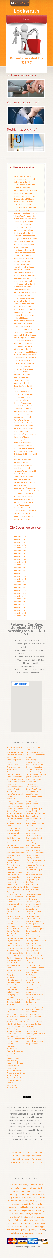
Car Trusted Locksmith (34, 769)
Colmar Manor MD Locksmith (25, 357)
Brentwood (22, 1184)
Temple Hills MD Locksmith (24, 304)
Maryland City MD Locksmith (24, 275)
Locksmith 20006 (20, 550)
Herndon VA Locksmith (22, 442)
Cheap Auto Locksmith (34, 828)
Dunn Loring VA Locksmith (23, 516)
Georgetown (33, 1223)
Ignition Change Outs (14, 943)
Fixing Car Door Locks (15, 919)
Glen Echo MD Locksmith (23, 343)
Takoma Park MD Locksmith (24, 216)
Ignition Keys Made (32, 811)
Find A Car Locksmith (14, 946)
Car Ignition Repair (32, 880)
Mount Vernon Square (16, 1230)
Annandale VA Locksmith (23, 493)
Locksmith (26, 11)
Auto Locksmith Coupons (35, 985)
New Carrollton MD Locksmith (25, 355)
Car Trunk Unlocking (14, 958)
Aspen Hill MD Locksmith (23, 193)
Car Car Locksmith (13, 911)
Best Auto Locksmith (14, 982)
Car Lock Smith (12, 764)
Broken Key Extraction (34, 767)
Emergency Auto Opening (16, 948)
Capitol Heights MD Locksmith (25, 207)
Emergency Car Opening (34, 838)
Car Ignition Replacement (16, 853)
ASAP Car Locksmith (14, 799)
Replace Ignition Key (14, 747)
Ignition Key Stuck (32, 801)
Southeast (32, 1184)
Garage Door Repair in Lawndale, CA (26, 1162)
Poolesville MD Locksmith (23, 340)
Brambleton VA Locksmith (23, 394)
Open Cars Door (32, 816)
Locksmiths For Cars (33, 948)
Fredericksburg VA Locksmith (25, 488)
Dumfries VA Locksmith (22, 457)
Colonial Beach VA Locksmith (25, 510)
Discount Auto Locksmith (16, 887)
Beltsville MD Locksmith (23, 255)
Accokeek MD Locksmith (23, 176)
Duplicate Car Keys (32, 831)
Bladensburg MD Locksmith (24, 221)
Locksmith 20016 (20, 590)
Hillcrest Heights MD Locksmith (25, 199)
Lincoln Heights (34, 1210)
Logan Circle (25, 1204)
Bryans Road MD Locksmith (24, 267)
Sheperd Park (23, 1194)
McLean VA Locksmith (22, 431)
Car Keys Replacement (34, 877)
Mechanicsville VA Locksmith (25, 482)
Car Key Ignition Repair (34, 809)
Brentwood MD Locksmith (23, 332)
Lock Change (30, 872)
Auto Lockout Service (14, 894)
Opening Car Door (32, 857)
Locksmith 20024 (20, 610)
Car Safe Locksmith (33, 862)
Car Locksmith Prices (14, 757)
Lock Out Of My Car (33, 902)
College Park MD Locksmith (24, 363)
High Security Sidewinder (16, 1024)
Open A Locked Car (33, 965)
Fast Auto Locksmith (14, 806)
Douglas (32, 1201)
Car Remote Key (31, 1039)
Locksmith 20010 (20, 604)
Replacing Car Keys (33, 926)
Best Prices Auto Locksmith (35, 995)
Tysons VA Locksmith (22, 513)
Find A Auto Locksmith (15, 794)
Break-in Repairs (13, 880)
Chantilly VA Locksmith (22, 403)
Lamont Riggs (38, 1226)
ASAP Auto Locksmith (33, 1017)
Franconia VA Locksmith (23, 496)
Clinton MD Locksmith (22, 289)
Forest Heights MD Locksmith (25, 292)
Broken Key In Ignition (34, 953)
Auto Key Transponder (15, 1051)
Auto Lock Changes (33, 850)
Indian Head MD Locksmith (24, 321)
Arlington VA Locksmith (22, 397)
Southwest (32, 1188)
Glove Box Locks (13, 936)
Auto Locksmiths (32, 973)
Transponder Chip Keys (15, 904)
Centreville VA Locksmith (23, 445)
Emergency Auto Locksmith (35, 1034)
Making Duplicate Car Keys (35, 818)
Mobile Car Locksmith (15, 865)
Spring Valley (19, 1217)
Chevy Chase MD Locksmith (24, 185)
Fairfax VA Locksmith (21, 383)
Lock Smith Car (12, 1019)
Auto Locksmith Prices (34, 796)
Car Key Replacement (33, 946)
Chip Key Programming (34, 1007)
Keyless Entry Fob (13, 941)
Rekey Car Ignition (32, 887)
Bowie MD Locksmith (21, 210)
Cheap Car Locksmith (15, 779)
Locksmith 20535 (20, 582)
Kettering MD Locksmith (23, 346)
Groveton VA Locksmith (23, 408)
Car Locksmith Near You (34, 752)
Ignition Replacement (33, 777)
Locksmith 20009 (20, 542)
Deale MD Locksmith (21, 377)
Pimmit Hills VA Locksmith (23, 476)
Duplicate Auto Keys (14, 872)
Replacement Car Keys (15, 938)
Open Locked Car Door (15, 1078)
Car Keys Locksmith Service (35, 755)
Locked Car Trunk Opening (35, 928)
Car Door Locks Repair (34, 870)
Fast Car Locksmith (32, 750)
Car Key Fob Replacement (35, 853)
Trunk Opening (31, 784)
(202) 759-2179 (22, 3)
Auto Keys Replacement (15, 882)
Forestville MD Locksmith (23, 374)
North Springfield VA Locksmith (25, 454)
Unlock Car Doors (13, 992)
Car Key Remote (31, 963)
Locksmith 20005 (20, 539)
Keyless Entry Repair (14, 1070)
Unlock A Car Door (14, 750)
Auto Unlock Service (14, 1075)
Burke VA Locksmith (21, 505)
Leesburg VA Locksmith (22, 417)
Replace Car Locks (13, 828)
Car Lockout (30, 1004)
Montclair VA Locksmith (22, 459)
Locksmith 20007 (20, 607)
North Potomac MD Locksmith (25, 219)
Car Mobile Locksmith (34, 747)
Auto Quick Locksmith (34, 845)
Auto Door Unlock (13, 877)
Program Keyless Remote (16, 1073)
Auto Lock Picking (13, 985)
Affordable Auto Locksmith (35, 860)
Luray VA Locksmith (21, 462)
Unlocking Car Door (14, 884)
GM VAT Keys (30, 975)
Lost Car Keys (31, 1026)
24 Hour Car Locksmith (15, 1026)
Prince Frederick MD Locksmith (25, 298)
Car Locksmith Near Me (15, 955)
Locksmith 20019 (20, 573)
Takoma (33, 1194)
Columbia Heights (37, 1220)
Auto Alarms (30, 933)
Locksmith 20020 (20, 559)
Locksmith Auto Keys (33, 911)
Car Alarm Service (13, 916)
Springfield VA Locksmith (23, 414)
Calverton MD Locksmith (23, 326)
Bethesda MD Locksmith (23, 366)
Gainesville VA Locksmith (23, 425)
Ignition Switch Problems (16, 782)
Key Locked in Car (32, 787)
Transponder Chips (14, 833)
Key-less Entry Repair (33, 789)
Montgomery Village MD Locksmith (27, 352)
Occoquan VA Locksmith (23, 437)
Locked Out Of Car (32, 982)
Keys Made (30, 882)
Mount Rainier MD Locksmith (25, 309)
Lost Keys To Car (13, 840)
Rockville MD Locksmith (22, 204)
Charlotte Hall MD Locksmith (24, 372)
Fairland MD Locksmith (22, 312)
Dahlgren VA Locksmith (22, 479)
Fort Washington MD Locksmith (25, 190)
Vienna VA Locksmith (22, 420)
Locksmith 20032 (20, 587)
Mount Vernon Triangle (23, 1213)
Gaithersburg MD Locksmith (24, 253)
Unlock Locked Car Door (35, 762)
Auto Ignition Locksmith (34, 1009)
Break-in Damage (32, 899)
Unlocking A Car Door (34, 1024)
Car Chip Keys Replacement (36, 774)
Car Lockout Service (33, 931)
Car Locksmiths (12, 835)
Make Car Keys (12, 1029)
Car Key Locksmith (32, 914)
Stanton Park (30, 1217)
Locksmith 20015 (20, 579)
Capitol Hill (33, 1207)
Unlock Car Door (13, 1058)
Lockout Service (13, 850)
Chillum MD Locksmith (22, 187)
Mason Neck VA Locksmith (24, 474)
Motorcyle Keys (31, 867)
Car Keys (29, 892)
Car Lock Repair (31, 1031)
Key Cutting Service (14, 801)
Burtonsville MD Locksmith (24, 315)
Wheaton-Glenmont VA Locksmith (26, 491)
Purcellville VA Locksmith (23, 406)
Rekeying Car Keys (32, 1036)
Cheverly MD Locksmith (23, 227)
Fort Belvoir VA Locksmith (23, 428)
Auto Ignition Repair (33, 884)
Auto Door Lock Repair (15, 848)
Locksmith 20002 (20, 601)
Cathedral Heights (22, 1220)
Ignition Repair (31, 992)
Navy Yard (12, 1184)
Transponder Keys (14, 960)
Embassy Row (26, 1226)
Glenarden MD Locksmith (23, 261)
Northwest (12, 1201)
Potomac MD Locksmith (22, 224)
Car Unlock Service (32, 791)
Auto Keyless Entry (13, 784)
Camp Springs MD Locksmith (24, 179)
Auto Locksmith (31, 1012)
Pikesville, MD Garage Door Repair (26, 1155)
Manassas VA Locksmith (23, 389)
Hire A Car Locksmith (14, 980)
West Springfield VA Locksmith (25, 434)
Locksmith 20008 (20, 613)
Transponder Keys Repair (35, 865)
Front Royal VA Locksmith (23, 451)
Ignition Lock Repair (14, 1034)
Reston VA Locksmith (22, 400)
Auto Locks (11, 1046)
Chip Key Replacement (15, 787)
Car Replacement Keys (34, 955)
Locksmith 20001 (20, 616)
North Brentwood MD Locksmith (26, 213)
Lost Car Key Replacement (35, 813)
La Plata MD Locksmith (22, 287)
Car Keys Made (12, 772)
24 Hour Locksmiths (33, 855)
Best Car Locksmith (14, 774)
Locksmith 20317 (20, 593)
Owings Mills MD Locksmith (24, 241)
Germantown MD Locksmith (24, 196)
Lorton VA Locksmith (21, 485)
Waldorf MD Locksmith (22, 306)
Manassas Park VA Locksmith (25, 471)
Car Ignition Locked (33, 999)
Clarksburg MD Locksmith (23, 295)
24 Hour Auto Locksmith (16, 1039)
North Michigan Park (23, 1197)
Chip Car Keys (31, 1019)
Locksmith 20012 (20, 545)
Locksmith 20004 (20, 584)
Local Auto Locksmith (33, 835)
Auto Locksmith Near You (16, 1021)
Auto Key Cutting (13, 950)
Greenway (19, 1233)
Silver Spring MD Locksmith (24, 250)
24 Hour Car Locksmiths (34, 875)
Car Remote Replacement (16, 914)
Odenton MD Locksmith (23, 349)
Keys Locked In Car (32, 1014)
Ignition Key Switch (32, 980)
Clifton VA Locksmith (21, 391)
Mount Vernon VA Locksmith (24, 448)
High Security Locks (33, 919)
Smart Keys (11, 975)
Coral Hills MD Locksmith (23, 281)
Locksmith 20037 (20, 570)
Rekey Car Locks (32, 1043)
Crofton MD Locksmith (22, 182)
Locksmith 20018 (20, 562)
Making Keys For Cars (15, 897)
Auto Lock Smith (31, 943)
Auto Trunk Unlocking (33, 889)
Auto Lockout (12, 1088)
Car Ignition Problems (15, 926)
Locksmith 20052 (20, 576)
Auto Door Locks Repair (34, 772)
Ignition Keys (30, 757)
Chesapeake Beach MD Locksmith (27, 329)
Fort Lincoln (37, 1204)
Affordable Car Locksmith (35, 764)
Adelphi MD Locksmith (22, 301)
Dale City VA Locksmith (22, 508)
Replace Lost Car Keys (15, 875)
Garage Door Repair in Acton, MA (27, 1159)
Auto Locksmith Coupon (16, 1017)
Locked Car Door (13, 1053)
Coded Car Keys (32, 794)
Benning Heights (20, 1210)
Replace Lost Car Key (33, 779)
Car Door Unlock (13, 1036)
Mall (12, 1233)
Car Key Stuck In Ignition (15, 909)
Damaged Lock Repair (15, 1063)
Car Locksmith (12, 906)
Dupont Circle (39, 1197)
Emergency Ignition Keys (34, 970)
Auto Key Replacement (34, 799)
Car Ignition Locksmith (34, 916)
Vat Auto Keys (31, 821)
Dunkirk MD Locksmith (22, 270)
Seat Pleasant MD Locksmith (25, 284)
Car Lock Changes (13, 811)
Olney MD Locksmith (21, 247)
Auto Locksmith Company (35, 823)
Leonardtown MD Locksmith (24, 236)
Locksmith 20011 (20, 596)
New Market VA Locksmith (23, 499)
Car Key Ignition (13, 1085)
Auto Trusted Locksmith (15, 963)
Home (26, 18)
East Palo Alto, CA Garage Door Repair (26, 1152)
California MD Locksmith (23, 360)
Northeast (15, 1204)
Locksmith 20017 (20, 565)
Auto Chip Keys (31, 760)
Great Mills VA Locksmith (23, 465)
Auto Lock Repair (32, 843)
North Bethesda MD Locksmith (25, 278)
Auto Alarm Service (14, 1031)
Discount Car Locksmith (15, 755)
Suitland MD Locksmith (22, 318)
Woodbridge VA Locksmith (24, 440)
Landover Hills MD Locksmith (25, 335)
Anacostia (29, 1233)
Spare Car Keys (31, 833)
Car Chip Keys (31, 1002)
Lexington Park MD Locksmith (25, 244)
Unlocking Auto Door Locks (36, 941)
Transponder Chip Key (15, 752)
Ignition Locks (31, 938)
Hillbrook (23, 1223)
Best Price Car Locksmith (16, 816)
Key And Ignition (32, 782)
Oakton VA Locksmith (22, 519)
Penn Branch (13, 1223)
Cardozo (41, 1201)
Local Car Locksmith (14, 777)
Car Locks (29, 826)
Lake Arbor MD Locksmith (23, 272)
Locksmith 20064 (20, 599)
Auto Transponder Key (34, 906)
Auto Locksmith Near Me (35, 1041)
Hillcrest (23, 1188)
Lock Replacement (32, 950)
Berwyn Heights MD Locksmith (25, 238)
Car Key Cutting (12, 1061)
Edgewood (30, 1230)
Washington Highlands (18, 1207)
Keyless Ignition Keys (33, 936)
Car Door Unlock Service (35, 1021)
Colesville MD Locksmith (23, 264)
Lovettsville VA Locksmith (23, 411)
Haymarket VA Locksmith (23, 502)
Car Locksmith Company (35, 968)
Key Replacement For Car (16, 813)
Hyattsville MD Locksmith (23, 202)
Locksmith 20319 (20, 536)
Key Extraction (12, 1048)
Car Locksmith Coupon (15, 1014)
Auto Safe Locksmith (33, 848)
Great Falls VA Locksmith (23, 423)
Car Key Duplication (14, 1066)
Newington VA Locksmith (23, 386)
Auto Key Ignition (13, 1068)
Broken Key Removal (33, 904)
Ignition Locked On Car (15, 953)
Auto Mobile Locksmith (34, 1029)
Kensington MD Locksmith (23, 233)
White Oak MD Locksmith (23, 369)
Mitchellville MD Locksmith (24, 323)
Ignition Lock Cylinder (15, 809)
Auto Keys (10, 977)
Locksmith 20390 (20, 553)
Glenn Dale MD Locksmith (23, 258)
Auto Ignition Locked (33, 921)
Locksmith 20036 (20, 548)
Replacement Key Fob (34, 840)
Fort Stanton (23, 1201)
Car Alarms (30, 997)
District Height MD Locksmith (24, 338)
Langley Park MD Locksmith (24, 230)
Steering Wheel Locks (15, 804)
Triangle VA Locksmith (22, 468)
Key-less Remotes (13, 831)
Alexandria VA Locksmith (23, 380)
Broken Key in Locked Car (35, 924)
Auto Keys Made (13, 1056)
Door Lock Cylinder (14, 1002)
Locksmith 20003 (20, 556)
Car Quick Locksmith (14, 838)
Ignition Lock (11, 796)
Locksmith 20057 (20, 567)
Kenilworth (40, 1230)
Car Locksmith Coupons (34, 977)
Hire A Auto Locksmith (15, 999)
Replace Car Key (32, 909)
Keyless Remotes (13, 928)
